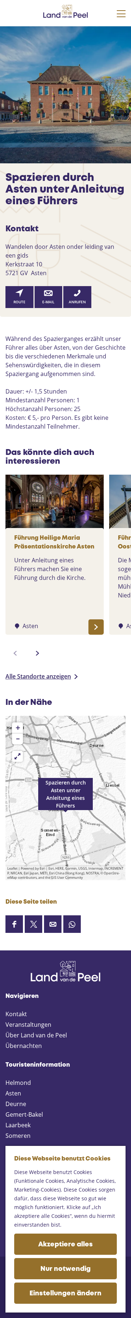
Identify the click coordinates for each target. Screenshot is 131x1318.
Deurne (15, 1104)
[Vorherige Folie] (15, 653)
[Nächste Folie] (37, 653)
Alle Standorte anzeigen (38, 676)
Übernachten (23, 1046)
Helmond (18, 1083)
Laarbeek (18, 1125)
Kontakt (16, 1014)
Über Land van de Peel (36, 1035)
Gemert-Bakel (24, 1114)
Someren (18, 1136)
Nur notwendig (65, 1269)
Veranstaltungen (28, 1025)
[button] (65, 798)
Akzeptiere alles (65, 1244)
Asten (13, 1093)
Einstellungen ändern (65, 1293)
